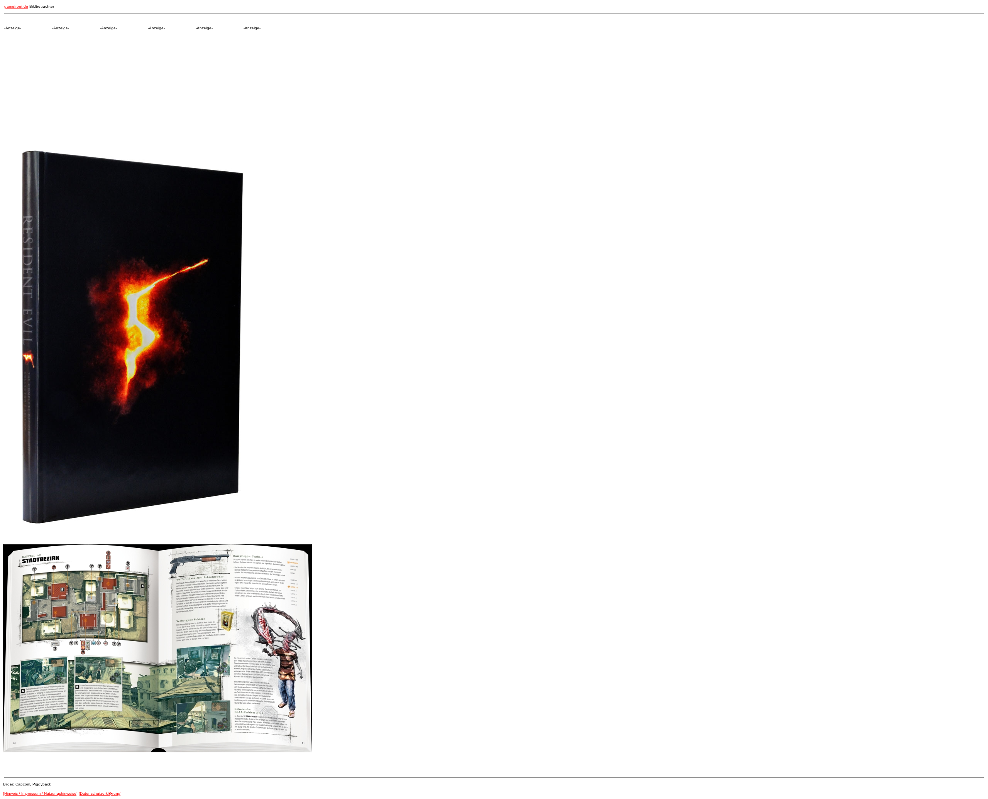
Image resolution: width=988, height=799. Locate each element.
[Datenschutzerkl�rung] (100, 793)
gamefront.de (16, 6)
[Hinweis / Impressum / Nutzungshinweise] (40, 793)
